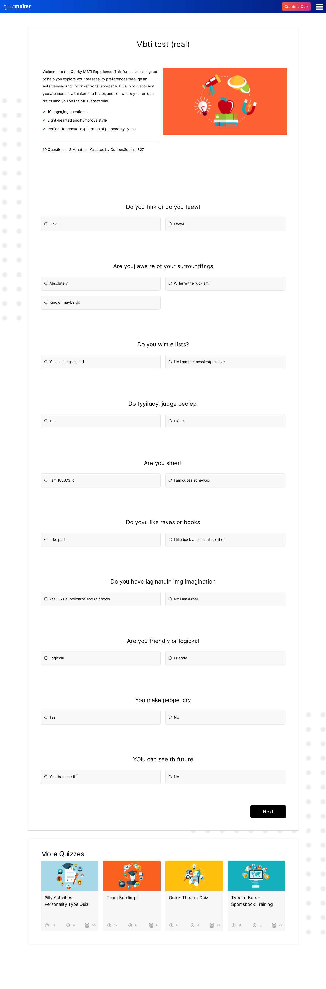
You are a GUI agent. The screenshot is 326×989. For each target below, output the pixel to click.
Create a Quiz (296, 6)
